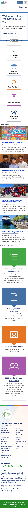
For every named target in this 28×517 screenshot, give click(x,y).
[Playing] (11, 40)
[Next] (21, 40)
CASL (14, 506)
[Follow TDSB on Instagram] (5, 466)
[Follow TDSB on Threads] (8, 466)
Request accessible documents (11, 486)
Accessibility (20, 430)
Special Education (6, 426)
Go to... (20, 3)
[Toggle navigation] (25, 2)
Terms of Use (13, 504)
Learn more (8, 34)
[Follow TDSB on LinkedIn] (14, 466)
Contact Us (19, 435)
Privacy (21, 504)
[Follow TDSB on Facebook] (2, 466)
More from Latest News (7, 245)
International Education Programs (5, 439)
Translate (24, 7)
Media (18, 432)
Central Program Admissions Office (6, 451)
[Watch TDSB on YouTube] (11, 466)
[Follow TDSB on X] (17, 466)
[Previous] (7, 40)
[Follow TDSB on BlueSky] (20, 466)
